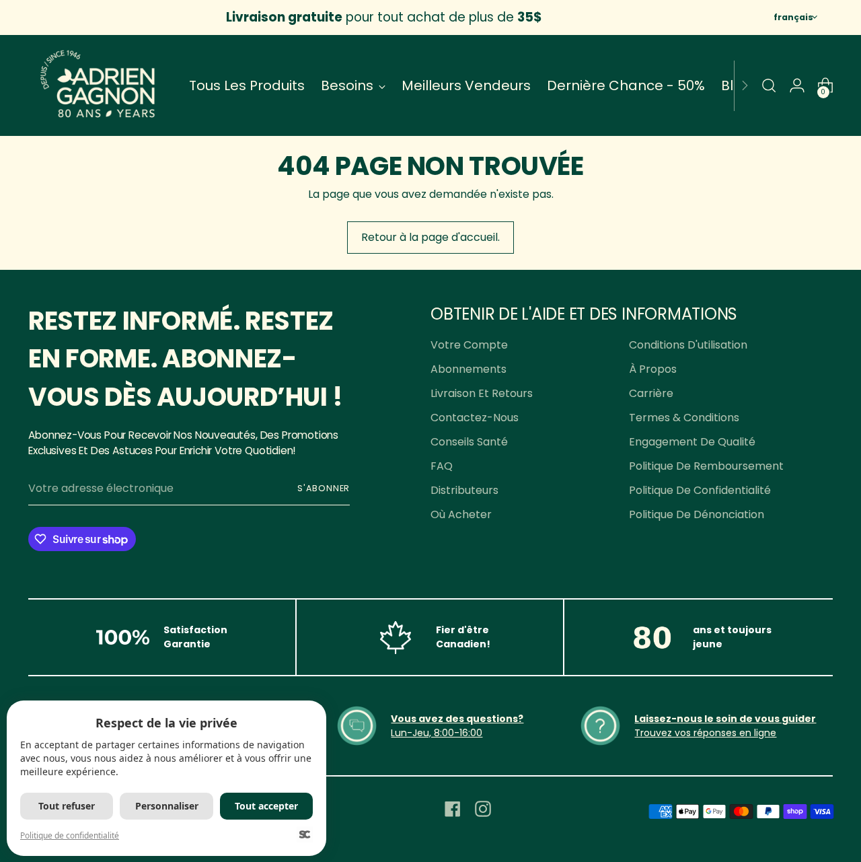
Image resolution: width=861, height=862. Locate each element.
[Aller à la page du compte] (797, 85)
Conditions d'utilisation (688, 345)
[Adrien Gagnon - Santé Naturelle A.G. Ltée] (99, 86)
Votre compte (469, 345)
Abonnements (468, 369)
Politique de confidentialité (700, 490)
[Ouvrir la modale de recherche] (768, 85)
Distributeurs (464, 490)
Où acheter (461, 514)
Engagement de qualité (692, 442)
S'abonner (323, 488)
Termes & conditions (684, 417)
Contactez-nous (474, 417)
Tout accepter (266, 805)
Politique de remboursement (706, 466)
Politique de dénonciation (696, 514)
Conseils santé (469, 442)
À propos (653, 369)
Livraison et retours (481, 393)
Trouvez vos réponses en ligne (705, 733)
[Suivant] (745, 86)
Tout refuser (66, 805)
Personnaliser (166, 805)
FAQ (441, 466)
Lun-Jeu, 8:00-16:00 (436, 733)
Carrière (651, 393)
